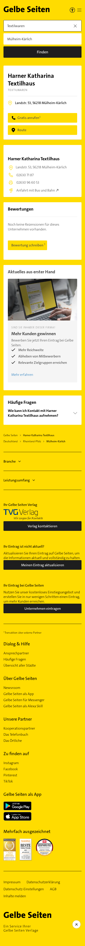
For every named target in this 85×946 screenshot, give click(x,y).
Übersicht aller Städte (19, 665)
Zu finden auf (16, 753)
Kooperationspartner (19, 728)
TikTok (8, 781)
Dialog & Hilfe (16, 644)
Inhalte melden (14, 896)
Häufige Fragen (14, 659)
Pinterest (10, 775)
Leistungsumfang (16, 480)
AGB (53, 889)
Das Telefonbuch (15, 734)
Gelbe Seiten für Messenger (23, 700)
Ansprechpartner (16, 653)
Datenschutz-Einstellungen (23, 889)
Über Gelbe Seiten (20, 678)
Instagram (11, 763)
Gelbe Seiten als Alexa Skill (23, 706)
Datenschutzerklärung (43, 882)
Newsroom (11, 688)
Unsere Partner (17, 719)
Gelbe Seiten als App (18, 694)
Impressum (11, 882)
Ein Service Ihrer (20, 928)
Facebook (10, 769)
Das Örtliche (12, 741)
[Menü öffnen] (79, 10)
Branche (9, 461)
